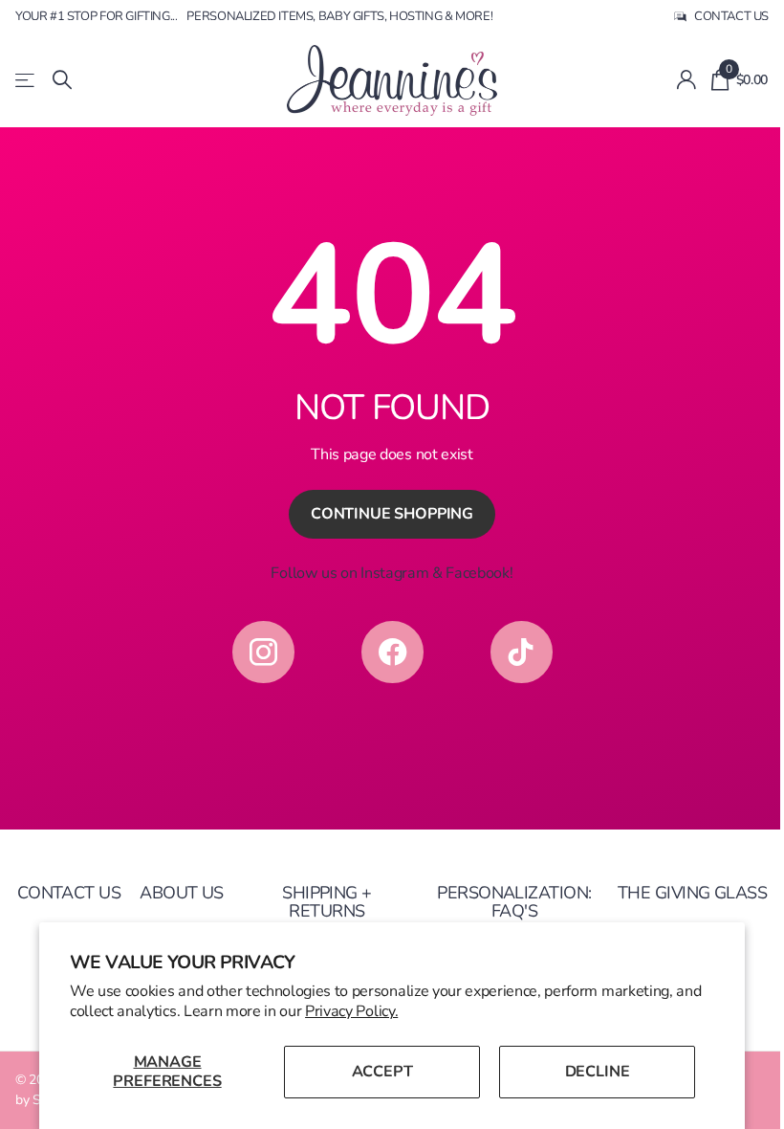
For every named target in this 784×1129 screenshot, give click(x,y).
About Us (182, 892)
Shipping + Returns (327, 901)
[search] (62, 79)
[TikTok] (521, 652)
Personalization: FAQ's (514, 901)
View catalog (26, 80)
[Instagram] (263, 652)
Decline (597, 1071)
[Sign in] (686, 79)
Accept (382, 1071)
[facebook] (392, 652)
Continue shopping (392, 513)
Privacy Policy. (351, 1011)
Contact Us (69, 892)
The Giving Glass (692, 892)
